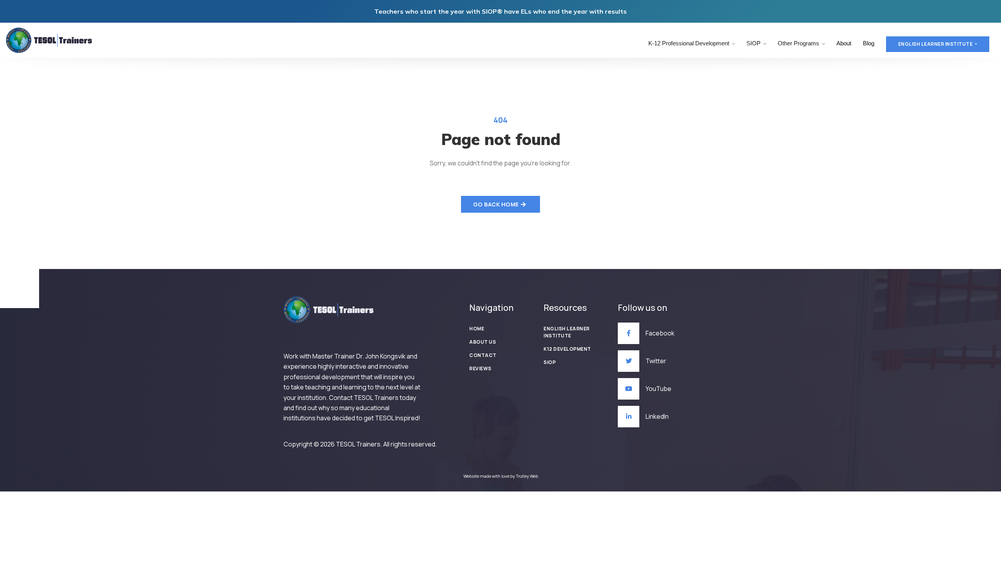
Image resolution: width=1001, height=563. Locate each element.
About (843, 43)
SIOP (753, 43)
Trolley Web (527, 476)
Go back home (496, 204)
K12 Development (567, 349)
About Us (482, 342)
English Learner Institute (567, 332)
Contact (483, 355)
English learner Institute (936, 44)
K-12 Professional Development (688, 43)
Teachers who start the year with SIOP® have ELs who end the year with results (500, 11)
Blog (868, 43)
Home (476, 328)
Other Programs (798, 43)
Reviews (480, 368)
